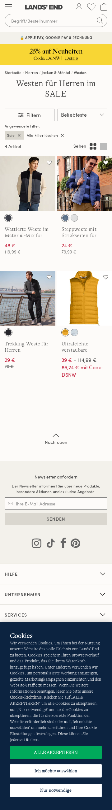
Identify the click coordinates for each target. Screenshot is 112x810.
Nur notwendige (56, 790)
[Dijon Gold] (65, 332)
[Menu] (8, 7)
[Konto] (79, 7)
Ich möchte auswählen (56, 770)
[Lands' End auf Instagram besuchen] (36, 544)
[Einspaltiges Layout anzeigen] (103, 146)
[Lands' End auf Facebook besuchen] (61, 544)
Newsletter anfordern (56, 477)
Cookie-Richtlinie (26, 697)
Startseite (13, 72)
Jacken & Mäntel (56, 72)
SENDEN (56, 519)
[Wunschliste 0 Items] (91, 7)
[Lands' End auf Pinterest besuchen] (73, 544)
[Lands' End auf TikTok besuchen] (48, 544)
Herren (31, 72)
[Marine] (8, 218)
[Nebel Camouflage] (74, 332)
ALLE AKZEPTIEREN (55, 752)
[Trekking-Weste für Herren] (27, 298)
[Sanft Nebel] (74, 218)
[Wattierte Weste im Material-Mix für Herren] (27, 183)
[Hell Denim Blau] (65, 218)
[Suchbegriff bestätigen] (100, 20)
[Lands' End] (44, 7)
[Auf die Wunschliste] (49, 162)
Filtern (33, 115)
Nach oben (56, 442)
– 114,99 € (79, 360)
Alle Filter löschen (42, 135)
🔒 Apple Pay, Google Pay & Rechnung (56, 37)
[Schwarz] (8, 332)
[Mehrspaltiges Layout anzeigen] (93, 146)
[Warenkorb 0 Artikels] (103, 7)
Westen (80, 72)
